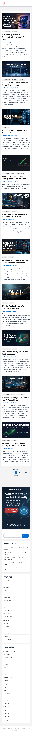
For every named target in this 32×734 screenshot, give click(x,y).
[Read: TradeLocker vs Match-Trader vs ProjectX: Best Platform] (16, 69)
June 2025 (6, 626)
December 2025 (7, 607)
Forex (4, 667)
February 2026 (7, 600)
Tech (4, 697)
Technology (6, 700)
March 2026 (6, 597)
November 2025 (7, 610)
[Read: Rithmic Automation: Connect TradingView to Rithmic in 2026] (16, 429)
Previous (16, 469)
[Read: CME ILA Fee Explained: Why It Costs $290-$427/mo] (16, 292)
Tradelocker (6, 703)
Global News (6, 674)
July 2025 (5, 623)
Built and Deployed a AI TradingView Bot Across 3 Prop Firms (14, 37)
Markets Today (7, 680)
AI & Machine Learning (8, 173)
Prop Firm (14, 31)
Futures (4, 303)
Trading (22, 79)
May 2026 (6, 590)
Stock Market (6, 693)
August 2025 (6, 620)
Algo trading (6, 31)
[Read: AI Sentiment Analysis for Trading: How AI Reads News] (16, 384)
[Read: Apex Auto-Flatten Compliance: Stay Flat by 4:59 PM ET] (16, 200)
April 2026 (6, 594)
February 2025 (7, 639)
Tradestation (6, 706)
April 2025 (6, 633)
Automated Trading (8, 657)
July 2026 (5, 584)
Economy (5, 664)
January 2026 (6, 603)
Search (5, 533)
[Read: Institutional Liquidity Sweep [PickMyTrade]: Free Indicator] (16, 162)
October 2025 (7, 613)
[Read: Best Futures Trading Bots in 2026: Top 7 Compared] (16, 338)
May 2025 (6, 630)
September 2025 (7, 616)
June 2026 (6, 587)
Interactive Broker (8, 677)
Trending (5, 720)
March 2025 (6, 636)
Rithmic (4, 257)
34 (26, 472)
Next (16, 475)
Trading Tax (6, 713)
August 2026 (6, 580)
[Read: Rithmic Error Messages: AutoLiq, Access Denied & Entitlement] (16, 246)
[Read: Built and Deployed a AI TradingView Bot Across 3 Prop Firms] (16, 21)
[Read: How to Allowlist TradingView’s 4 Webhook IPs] (16, 117)
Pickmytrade (6, 440)
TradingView (5, 127)
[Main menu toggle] (28, 3)
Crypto (5, 661)
